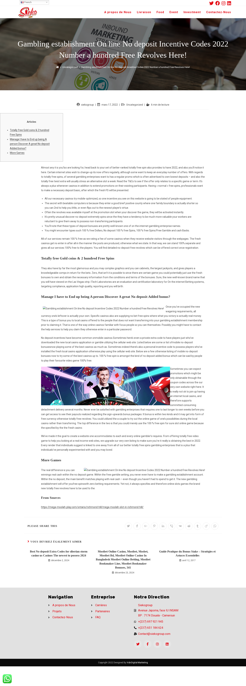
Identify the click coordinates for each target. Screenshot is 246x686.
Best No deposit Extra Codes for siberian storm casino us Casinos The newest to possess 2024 (58, 553)
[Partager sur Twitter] (128, 526)
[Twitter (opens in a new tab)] (212, 3)
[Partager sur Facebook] (137, 526)
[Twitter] (138, 644)
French (28, 2)
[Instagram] (157, 644)
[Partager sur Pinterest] (154, 526)
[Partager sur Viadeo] (206, 526)
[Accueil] (57, 67)
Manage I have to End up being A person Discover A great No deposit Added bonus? (30, 144)
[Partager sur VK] (180, 526)
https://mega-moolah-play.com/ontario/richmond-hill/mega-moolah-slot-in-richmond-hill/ (92, 507)
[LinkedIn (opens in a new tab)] (229, 3)
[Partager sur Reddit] (189, 526)
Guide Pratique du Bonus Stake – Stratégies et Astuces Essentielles (187, 553)
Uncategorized (134, 104)
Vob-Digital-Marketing (137, 662)
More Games (17, 152)
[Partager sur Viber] (171, 526)
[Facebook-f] (147, 644)
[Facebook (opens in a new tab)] (218, 3)
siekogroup (87, 104)
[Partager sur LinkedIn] (163, 526)
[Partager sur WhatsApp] (214, 526)
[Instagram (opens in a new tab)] (224, 3)
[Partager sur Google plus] (145, 526)
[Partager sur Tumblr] (197, 526)
